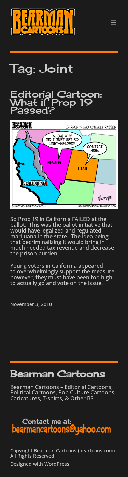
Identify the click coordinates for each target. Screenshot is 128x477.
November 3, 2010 (31, 304)
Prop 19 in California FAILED (54, 219)
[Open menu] (114, 22)
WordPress (56, 464)
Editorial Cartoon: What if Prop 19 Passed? (56, 102)
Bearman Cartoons (57, 373)
